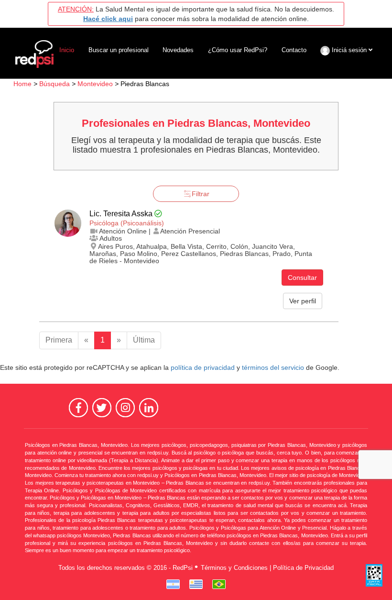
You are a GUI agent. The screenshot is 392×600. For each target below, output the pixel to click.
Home (22, 84)
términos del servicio (273, 367)
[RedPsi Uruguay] (196, 584)
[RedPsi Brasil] (219, 584)
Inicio (66, 50)
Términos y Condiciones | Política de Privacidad (267, 567)
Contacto (294, 50)
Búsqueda (54, 84)
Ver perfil (302, 301)
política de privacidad (203, 367)
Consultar (302, 277)
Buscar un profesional (118, 50)
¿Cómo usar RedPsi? (237, 50)
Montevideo (95, 84)
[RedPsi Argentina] (173, 584)
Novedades (178, 50)
